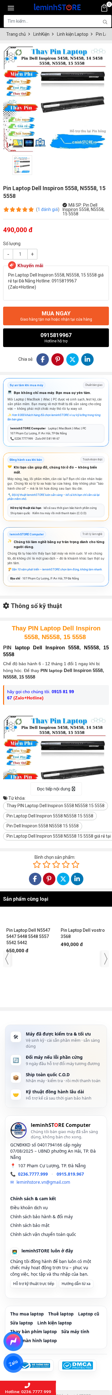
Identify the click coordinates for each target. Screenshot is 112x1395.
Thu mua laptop (27, 1314)
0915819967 (56, 337)
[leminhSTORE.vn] (57, 6)
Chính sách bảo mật (29, 1225)
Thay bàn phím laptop (33, 1331)
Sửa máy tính (75, 1331)
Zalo (13, 1363)
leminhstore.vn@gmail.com (43, 1182)
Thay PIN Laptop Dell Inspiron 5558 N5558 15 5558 (56, 805)
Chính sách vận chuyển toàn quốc (43, 1234)
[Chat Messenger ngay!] (13, 1341)
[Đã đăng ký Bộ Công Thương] (35, 1365)
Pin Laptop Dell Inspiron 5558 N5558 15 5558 (50, 815)
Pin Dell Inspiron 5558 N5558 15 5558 (43, 825)
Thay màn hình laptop (33, 1340)
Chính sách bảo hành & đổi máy (41, 1216)
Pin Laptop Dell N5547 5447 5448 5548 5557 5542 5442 (28, 981)
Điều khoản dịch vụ (29, 1207)
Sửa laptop (21, 1323)
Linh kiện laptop (54, 1323)
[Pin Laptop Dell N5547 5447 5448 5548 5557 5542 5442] (28, 941)
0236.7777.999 (33, 1174)
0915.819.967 (70, 1174)
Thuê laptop (61, 1314)
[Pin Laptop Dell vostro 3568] (83, 941)
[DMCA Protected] (77, 1365)
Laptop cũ (88, 1314)
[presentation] (7, 959)
